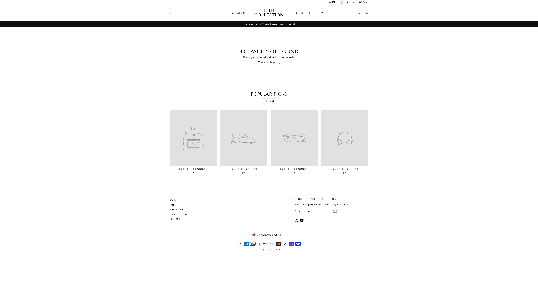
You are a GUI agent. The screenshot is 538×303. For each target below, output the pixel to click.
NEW (320, 13)
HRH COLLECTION (269, 13)
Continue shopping (269, 62)
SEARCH (174, 200)
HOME (224, 13)
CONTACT (175, 219)
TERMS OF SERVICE (180, 214)
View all (269, 101)
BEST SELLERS (303, 13)
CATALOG (238, 13)
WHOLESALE (176, 209)
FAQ (172, 205)
